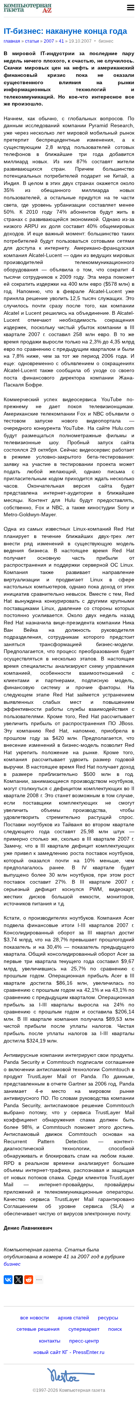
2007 (49, 41)
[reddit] (28, 1279)
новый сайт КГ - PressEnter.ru (69, 1352)
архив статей (73, 1317)
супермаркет (83, 1329)
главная (12, 41)
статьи (32, 41)
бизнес (12, 1264)
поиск (115, 1329)
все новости (34, 1317)
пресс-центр (84, 1341)
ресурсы (108, 1317)
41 (61, 41)
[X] (18, 1279)
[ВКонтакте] (8, 1279)
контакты (49, 1341)
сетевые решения (38, 1329)
